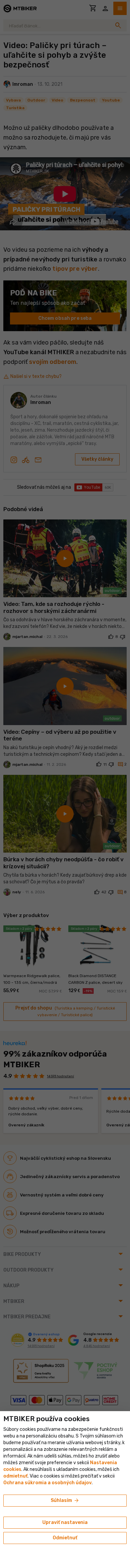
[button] (15, 1476)
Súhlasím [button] (65, 1500)
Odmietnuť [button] (65, 1538)
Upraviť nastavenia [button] (65, 1522)
